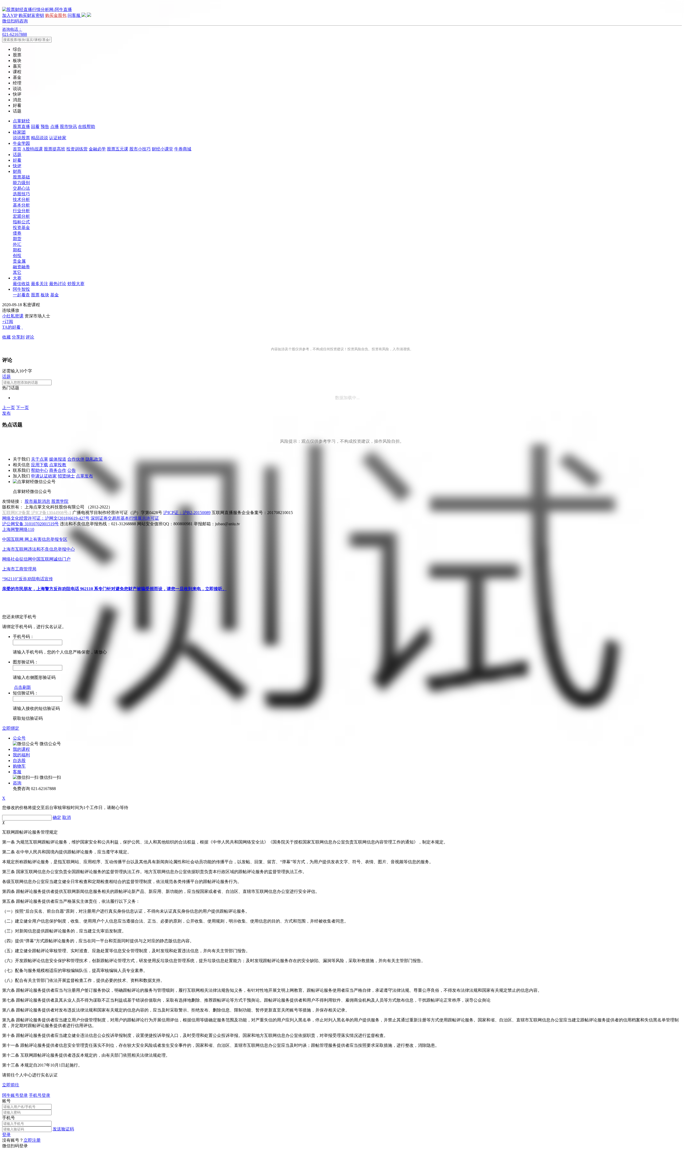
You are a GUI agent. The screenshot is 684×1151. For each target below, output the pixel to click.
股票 (35, 295)
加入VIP (9, 15)
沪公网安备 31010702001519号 (30, 524)
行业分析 (21, 210)
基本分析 (21, 205)
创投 (17, 255)
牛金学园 (21, 143)
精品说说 (39, 137)
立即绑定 (10, 728)
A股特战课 (32, 149)
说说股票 (21, 137)
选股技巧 (21, 194)
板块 (45, 295)
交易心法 (21, 188)
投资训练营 (77, 149)
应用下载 (39, 464)
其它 (17, 272)
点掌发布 (84, 476)
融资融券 (21, 267)
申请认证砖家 (44, 476)
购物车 (19, 766)
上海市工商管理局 (19, 569)
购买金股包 (56, 15)
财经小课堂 (162, 149)
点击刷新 (22, 687)
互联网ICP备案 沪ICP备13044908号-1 (36, 512)
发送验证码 (63, 1129)
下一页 (22, 407)
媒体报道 (57, 459)
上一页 (8, 407)
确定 (57, 817)
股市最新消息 (37, 501)
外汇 (17, 244)
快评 (17, 166)
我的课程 (21, 749)
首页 (17, 149)
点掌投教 (57, 464)
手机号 (8, 1117)
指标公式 (21, 222)
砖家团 (19, 132)
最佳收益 (21, 283)
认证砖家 (57, 137)
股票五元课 (117, 149)
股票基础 (21, 177)
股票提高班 (54, 149)
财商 (17, 171)
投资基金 (21, 227)
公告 (71, 470)
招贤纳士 (66, 476)
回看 (35, 126)
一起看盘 (21, 295)
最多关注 (39, 283)
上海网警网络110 (18, 529)
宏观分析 (21, 216)
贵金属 (19, 261)
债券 (17, 233)
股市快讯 (68, 126)
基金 (54, 295)
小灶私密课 (13, 316)
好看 (17, 160)
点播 (54, 126)
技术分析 (21, 199)
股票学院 (59, 501)
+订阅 (7, 321)
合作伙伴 (75, 459)
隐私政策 (94, 459)
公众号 (19, 738)
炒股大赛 (75, 283)
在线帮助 (86, 126)
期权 (17, 250)
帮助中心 (39, 470)
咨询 (17, 783)
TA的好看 (11, 327)
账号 (6, 1101)
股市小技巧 (140, 149)
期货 (17, 238)
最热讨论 (57, 283)
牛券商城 (182, 149)
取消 (66, 817)
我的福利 (21, 755)
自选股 (19, 760)
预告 (45, 126)
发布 (6, 413)
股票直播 (21, 126)
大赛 (17, 278)
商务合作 (57, 470)
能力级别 (21, 182)
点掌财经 (21, 121)
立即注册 (32, 1140)
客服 (17, 771)
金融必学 (97, 149)
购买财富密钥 (31, 15)
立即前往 (10, 1085)
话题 (17, 154)
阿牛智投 (21, 289)
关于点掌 (39, 459)
